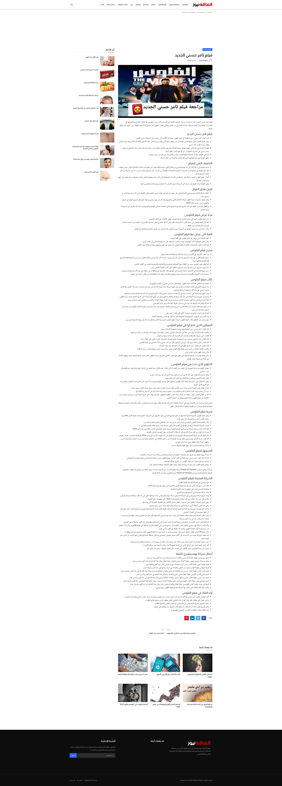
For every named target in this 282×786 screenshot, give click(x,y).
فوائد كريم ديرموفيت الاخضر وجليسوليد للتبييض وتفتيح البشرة (85, 147)
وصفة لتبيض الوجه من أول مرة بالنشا (85, 159)
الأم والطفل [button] (162, 4)
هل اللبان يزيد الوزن (91, 57)
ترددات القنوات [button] (122, 4)
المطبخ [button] (138, 4)
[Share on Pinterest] (186, 618)
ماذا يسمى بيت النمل (156, 633)
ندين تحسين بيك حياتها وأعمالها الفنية (133, 674)
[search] (72, 5)
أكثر (102, 4)
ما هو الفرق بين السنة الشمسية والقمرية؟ (199, 705)
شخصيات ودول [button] (174, 4)
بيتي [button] (131, 4)
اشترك (73, 755)
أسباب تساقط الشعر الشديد (88, 95)
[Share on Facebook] (203, 618)
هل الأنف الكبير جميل (91, 172)
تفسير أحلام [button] (111, 4)
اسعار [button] (153, 4)
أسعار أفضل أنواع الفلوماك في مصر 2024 (166, 705)
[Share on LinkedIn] (192, 618)
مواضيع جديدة (201, 12)
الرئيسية (185, 4)
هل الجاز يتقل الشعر (91, 121)
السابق (168, 629)
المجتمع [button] (146, 4)
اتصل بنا (79, 780)
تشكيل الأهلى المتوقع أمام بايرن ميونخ (199, 675)
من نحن (72, 780)
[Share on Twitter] (198, 618)
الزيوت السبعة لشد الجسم (89, 70)
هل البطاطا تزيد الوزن (91, 82)
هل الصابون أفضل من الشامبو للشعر (85, 108)
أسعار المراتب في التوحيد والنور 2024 (134, 704)
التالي (162, 629)
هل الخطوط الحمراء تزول (89, 133)
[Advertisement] (141, 31)
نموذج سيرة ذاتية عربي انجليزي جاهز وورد (181, 633)
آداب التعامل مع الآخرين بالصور (168, 674)
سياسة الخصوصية (90, 780)
